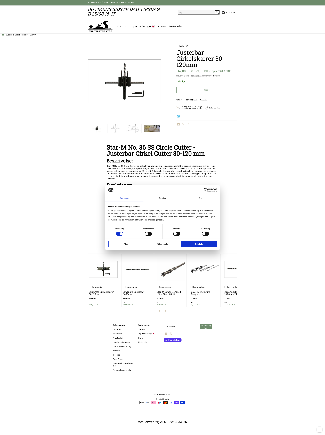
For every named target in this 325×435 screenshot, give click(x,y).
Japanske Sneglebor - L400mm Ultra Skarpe (236, 293)
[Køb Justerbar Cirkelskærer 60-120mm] (103, 269)
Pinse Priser (118, 359)
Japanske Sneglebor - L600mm (134, 293)
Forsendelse (196, 76)
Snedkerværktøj (160, 395)
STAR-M (92, 298)
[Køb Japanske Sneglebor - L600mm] (137, 269)
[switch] (148, 234)
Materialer (142, 342)
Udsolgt (207, 90)
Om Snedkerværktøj (122, 346)
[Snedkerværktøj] (100, 26)
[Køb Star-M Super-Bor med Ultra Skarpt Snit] (171, 269)
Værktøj (141, 329)
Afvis (126, 244)
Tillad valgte (162, 244)
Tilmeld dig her (206, 326)
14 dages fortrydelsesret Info (123, 364)
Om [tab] (200, 198)
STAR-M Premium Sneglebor (200, 293)
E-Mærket (117, 333)
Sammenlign (97, 287)
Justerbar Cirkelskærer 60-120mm (101, 293)
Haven (141, 338)
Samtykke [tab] (124, 198)
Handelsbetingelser (121, 342)
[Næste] (159, 81)
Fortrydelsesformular (122, 370)
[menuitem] (229, 12)
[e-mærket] (179, 116)
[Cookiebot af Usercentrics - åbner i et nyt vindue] (206, 190)
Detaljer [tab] (162, 198)
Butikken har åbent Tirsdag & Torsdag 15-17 (112, 2)
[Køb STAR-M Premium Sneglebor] (205, 269)
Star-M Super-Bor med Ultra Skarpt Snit (169, 293)
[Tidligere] (89, 81)
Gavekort (117, 329)
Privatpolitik (118, 338)
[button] (178, 124)
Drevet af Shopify (162, 399)
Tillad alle (199, 244)
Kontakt (116, 350)
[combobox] (196, 12)
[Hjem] (3, 35)
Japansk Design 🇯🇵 (146, 333)
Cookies (116, 355)
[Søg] (217, 12)
